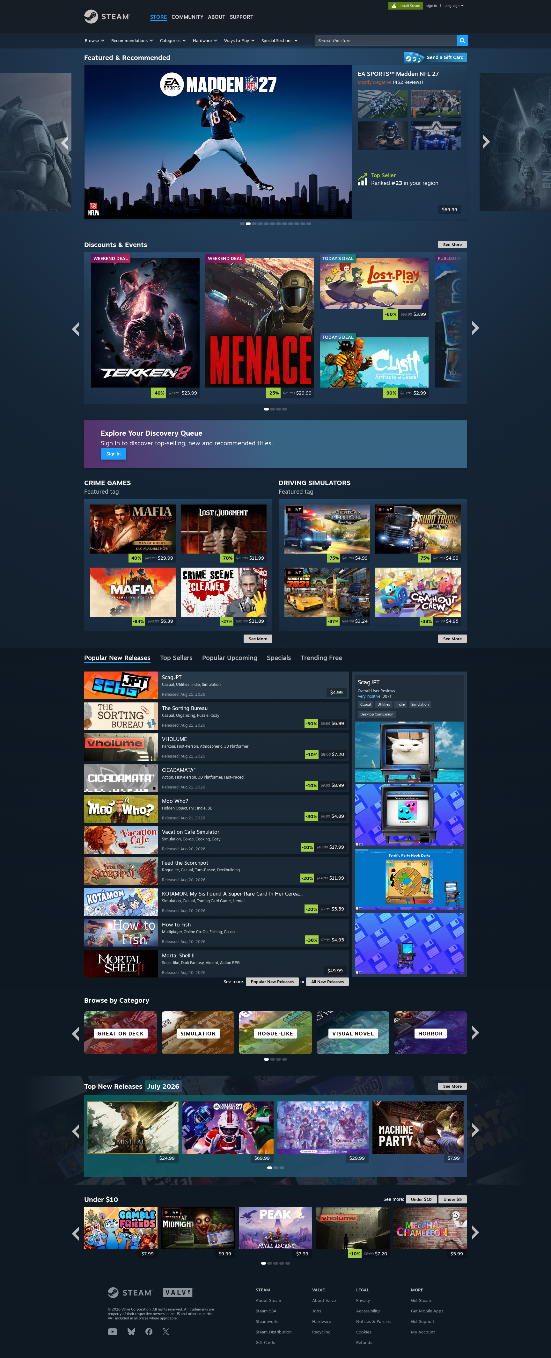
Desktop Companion (376, 714)
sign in (431, 6)
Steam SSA (266, 1310)
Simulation (420, 704)
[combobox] (386, 40)
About (216, 17)
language (451, 6)
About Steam (268, 1300)
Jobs (316, 1310)
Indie (401, 704)
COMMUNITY (187, 17)
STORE (158, 17)
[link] (145, 328)
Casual (365, 704)
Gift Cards (265, 1342)
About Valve (324, 1300)
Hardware (321, 1321)
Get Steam (421, 1300)
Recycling (321, 1331)
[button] (95, 40)
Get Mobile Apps (427, 1310)
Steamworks (267, 1321)
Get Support (423, 1321)
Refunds (364, 1342)
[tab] (117, 658)
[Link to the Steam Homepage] (107, 22)
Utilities (384, 704)
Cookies (363, 1331)
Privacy (363, 1300)
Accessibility (368, 1310)
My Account (423, 1331)
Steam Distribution (274, 1331)
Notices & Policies (373, 1321)
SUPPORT (241, 17)
